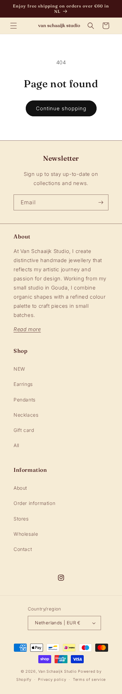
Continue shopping (61, 108)
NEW (19, 369)
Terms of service (89, 679)
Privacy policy (52, 679)
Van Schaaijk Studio (57, 671)
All (16, 445)
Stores (21, 519)
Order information (34, 503)
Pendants (25, 399)
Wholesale (26, 534)
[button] (13, 25)
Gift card (24, 430)
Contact (23, 549)
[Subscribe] (100, 202)
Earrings (23, 384)
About (20, 488)
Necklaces (26, 415)
